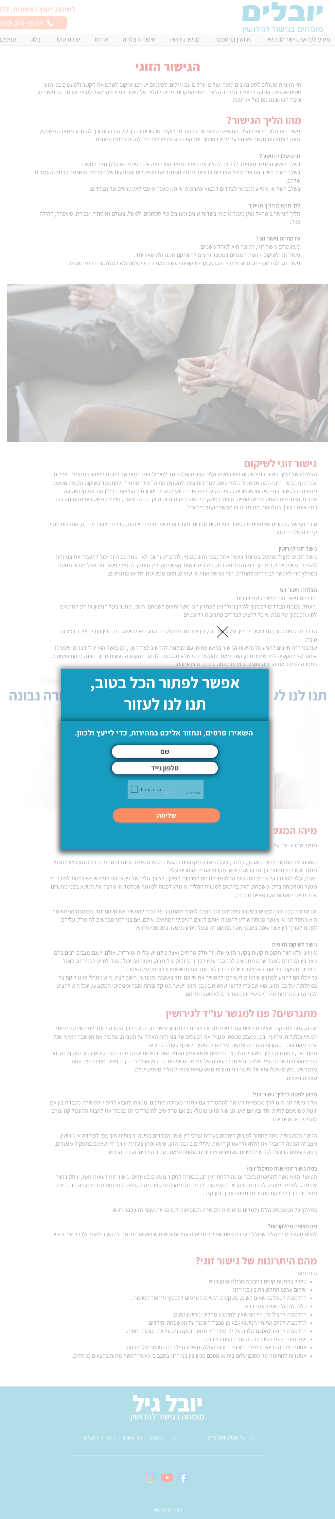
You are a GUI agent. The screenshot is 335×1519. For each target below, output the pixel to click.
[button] (222, 632)
